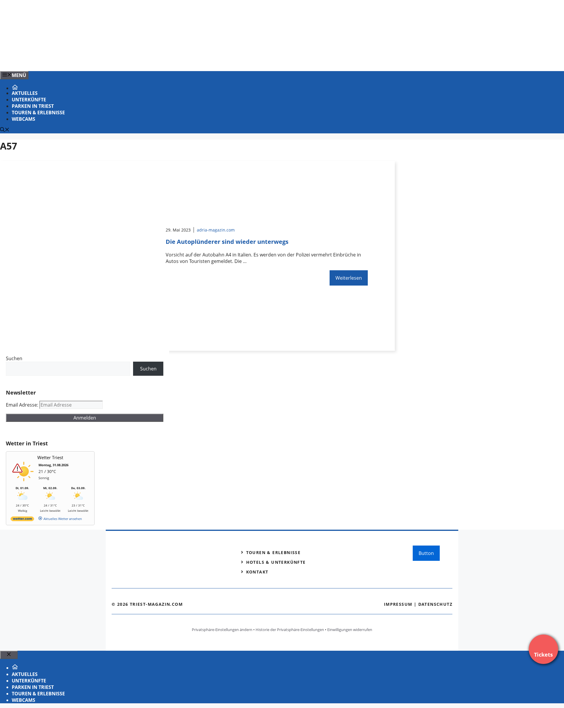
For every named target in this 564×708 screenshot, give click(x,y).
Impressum (398, 604)
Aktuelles (25, 93)
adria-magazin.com (216, 230)
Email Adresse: (22, 405)
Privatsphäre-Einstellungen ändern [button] (222, 629)
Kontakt (257, 572)
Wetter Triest (50, 457)
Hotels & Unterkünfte (276, 562)
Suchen (14, 358)
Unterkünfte (29, 99)
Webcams (23, 119)
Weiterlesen (348, 278)
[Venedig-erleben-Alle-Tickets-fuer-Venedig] (119, 60)
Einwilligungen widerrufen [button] (349, 629)
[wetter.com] (22, 520)
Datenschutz (435, 604)
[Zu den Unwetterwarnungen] (23, 483)
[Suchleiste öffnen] (4, 130)
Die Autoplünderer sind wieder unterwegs (227, 242)
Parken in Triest (33, 106)
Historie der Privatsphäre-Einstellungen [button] (290, 629)
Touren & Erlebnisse (38, 112)
